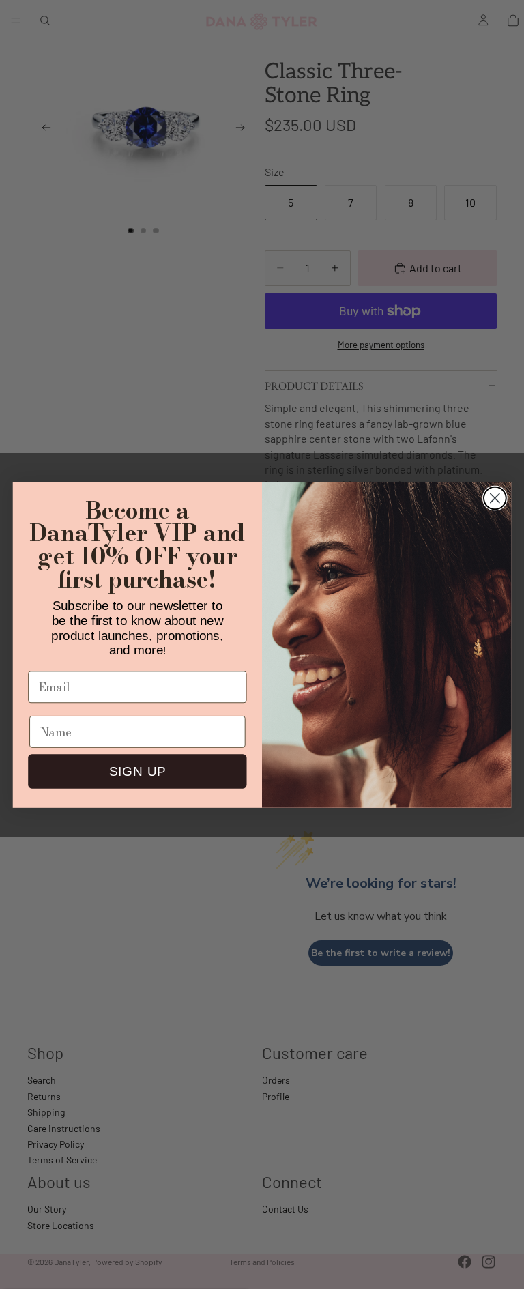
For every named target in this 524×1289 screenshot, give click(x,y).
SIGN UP (137, 771)
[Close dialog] (495, 498)
